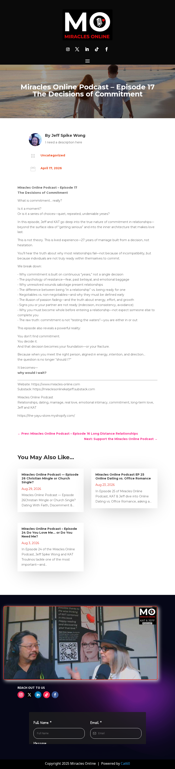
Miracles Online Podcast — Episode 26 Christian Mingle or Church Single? (50, 478)
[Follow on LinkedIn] (87, 49)
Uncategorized (53, 155)
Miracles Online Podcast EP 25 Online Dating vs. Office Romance (123, 476)
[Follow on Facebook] (106, 49)
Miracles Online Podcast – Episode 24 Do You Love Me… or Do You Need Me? (49, 532)
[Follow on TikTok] (97, 49)
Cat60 (125, 763)
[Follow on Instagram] (67, 49)
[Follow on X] (77, 49)
